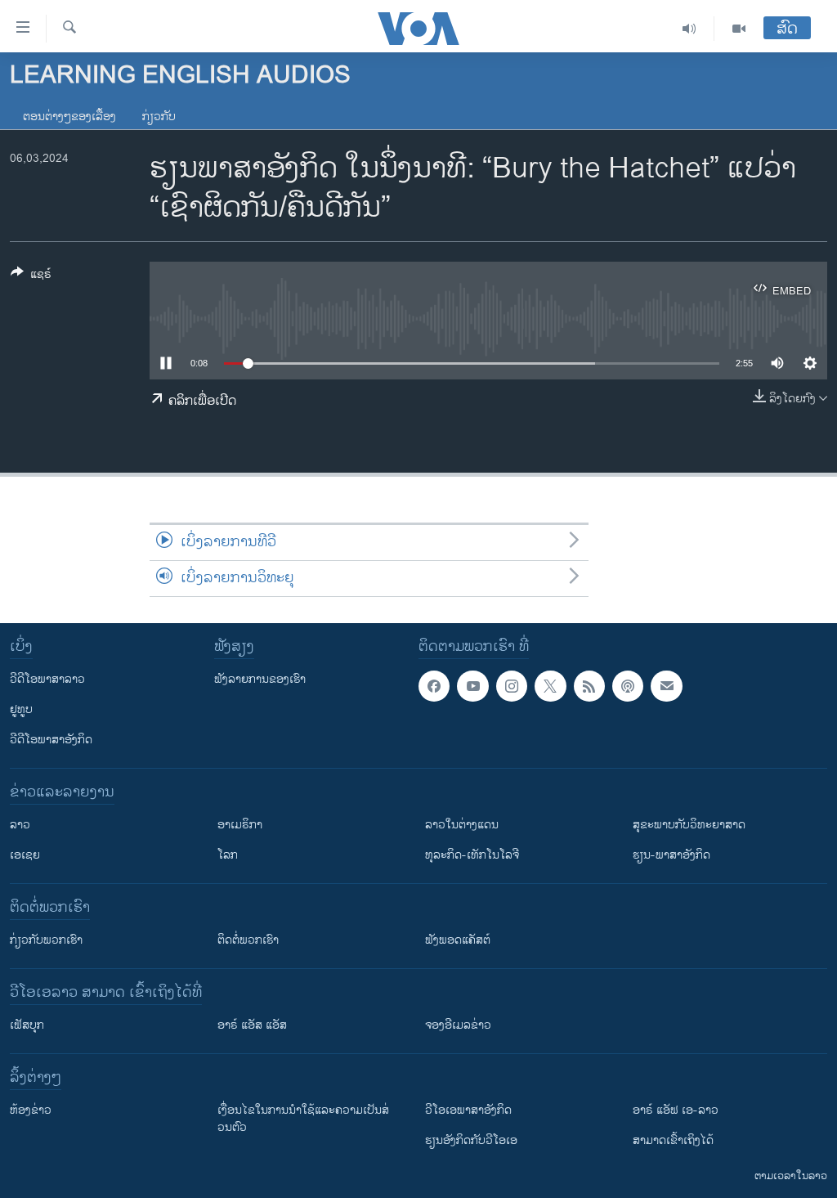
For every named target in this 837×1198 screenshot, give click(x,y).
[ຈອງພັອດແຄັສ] (666, 686)
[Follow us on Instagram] (511, 686)
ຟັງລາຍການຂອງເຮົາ (260, 679)
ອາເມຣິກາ (239, 824)
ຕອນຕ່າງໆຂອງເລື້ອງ (69, 116)
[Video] (738, 28)
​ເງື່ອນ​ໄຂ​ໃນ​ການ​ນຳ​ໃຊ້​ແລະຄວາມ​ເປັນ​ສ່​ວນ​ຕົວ (303, 1119)
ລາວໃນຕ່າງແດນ (462, 824)
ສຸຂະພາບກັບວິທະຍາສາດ (689, 824)
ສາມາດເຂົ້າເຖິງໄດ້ (673, 1140)
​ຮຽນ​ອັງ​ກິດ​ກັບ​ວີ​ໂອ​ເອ (471, 1140)
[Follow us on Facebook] (434, 686)
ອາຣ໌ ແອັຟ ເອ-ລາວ (675, 1110)
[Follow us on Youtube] (472, 686)
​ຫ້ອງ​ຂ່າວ (30, 1110)
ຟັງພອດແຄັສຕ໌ (457, 940)
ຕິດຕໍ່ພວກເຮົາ (248, 940)
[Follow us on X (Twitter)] (550, 686)
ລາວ (20, 824)
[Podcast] (627, 686)
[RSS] (589, 686)
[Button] (31, 277)
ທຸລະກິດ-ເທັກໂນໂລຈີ (472, 855)
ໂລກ (227, 855)
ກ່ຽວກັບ (159, 116)
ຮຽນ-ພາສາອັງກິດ (671, 855)
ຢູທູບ (21, 709)
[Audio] (689, 28)
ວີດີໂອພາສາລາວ (47, 679)
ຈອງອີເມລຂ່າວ (458, 1025)
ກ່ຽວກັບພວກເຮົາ (46, 940)
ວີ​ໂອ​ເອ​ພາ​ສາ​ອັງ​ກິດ (468, 1110)
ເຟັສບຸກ (27, 1025)
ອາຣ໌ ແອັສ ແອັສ (252, 1025)
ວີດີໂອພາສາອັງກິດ (51, 739)
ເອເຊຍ (25, 855)
